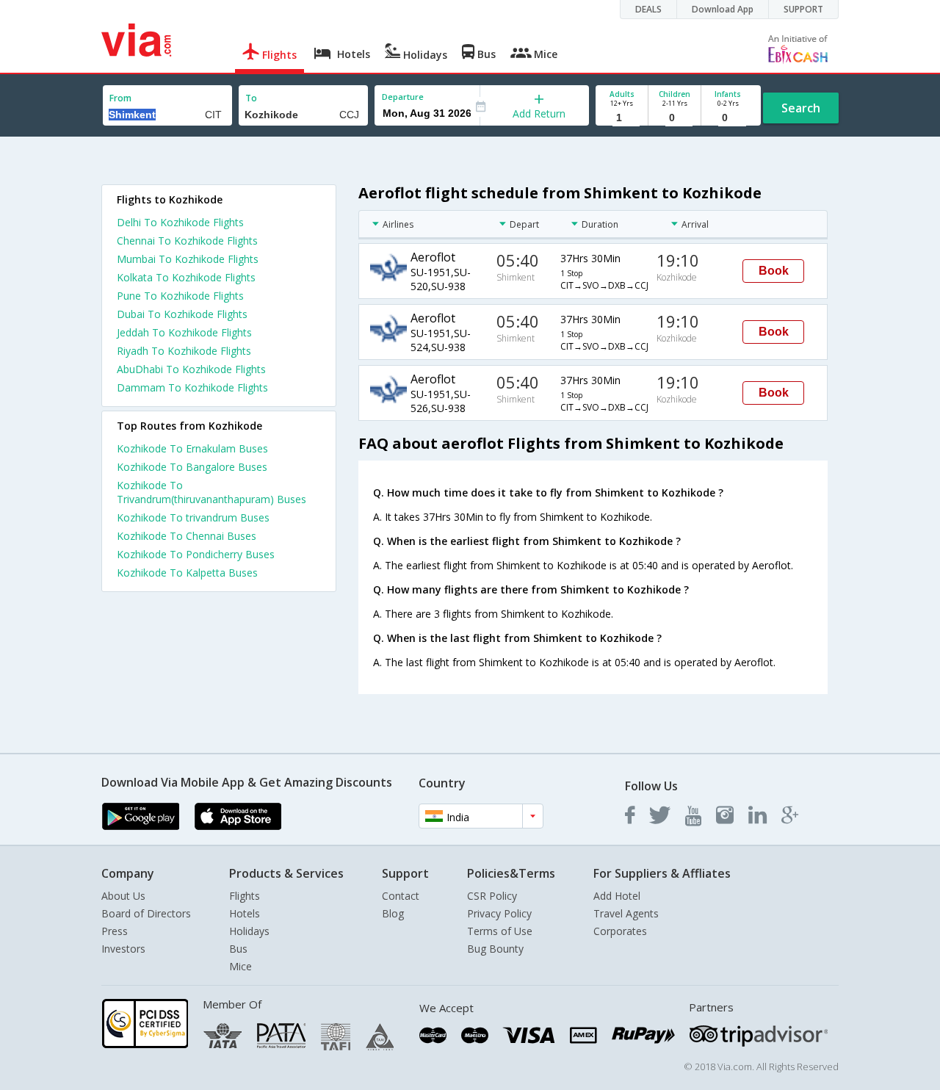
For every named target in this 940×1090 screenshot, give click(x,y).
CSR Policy (492, 896)
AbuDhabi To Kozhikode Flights (191, 369)
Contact (400, 896)
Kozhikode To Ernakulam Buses (192, 448)
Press (114, 931)
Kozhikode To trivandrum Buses (193, 517)
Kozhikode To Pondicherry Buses (196, 554)
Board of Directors (146, 913)
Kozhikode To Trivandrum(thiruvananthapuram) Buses (211, 492)
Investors (123, 949)
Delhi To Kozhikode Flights (180, 222)
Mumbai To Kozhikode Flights (187, 259)
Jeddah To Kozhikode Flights (184, 332)
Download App (722, 9)
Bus (238, 949)
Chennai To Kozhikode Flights (187, 241)
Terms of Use (499, 931)
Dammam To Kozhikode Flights (192, 387)
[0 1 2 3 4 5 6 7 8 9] (674, 118)
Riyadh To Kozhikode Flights (184, 351)
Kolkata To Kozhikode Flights (186, 277)
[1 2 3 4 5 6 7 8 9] (622, 118)
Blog (393, 913)
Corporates (620, 931)
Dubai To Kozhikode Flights (182, 314)
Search (800, 108)
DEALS (648, 9)
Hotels (244, 913)
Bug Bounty (495, 949)
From (120, 98)
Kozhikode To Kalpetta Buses (187, 573)
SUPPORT (803, 9)
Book (774, 270)
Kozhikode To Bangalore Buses (192, 467)
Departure (403, 96)
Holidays (249, 931)
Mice (240, 966)
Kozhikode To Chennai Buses (186, 536)
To (251, 98)
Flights (244, 896)
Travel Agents (626, 913)
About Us (123, 896)
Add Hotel (616, 896)
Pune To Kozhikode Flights (180, 296)
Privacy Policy (499, 913)
